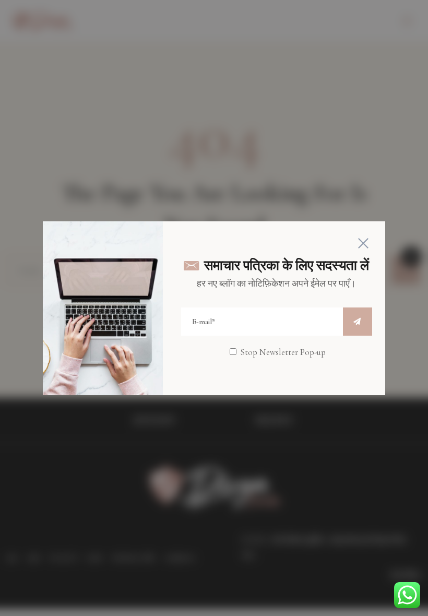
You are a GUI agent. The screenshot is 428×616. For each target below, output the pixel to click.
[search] (357, 321)
